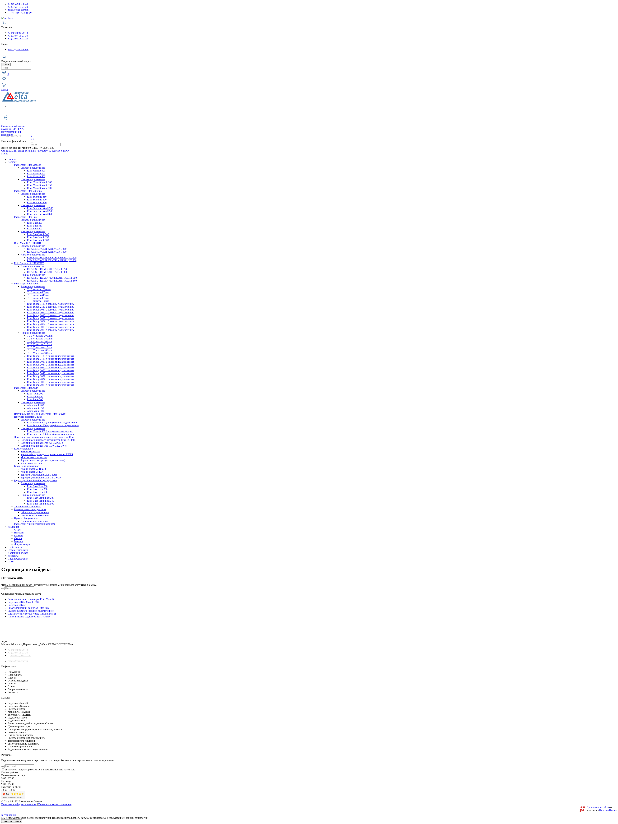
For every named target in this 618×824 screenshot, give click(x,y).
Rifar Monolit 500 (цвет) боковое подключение (52, 422)
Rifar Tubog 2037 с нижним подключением (50, 379)
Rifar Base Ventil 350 (38, 237)
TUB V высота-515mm (39, 344)
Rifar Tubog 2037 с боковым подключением (50, 318)
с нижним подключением (35, 515)
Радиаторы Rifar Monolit (27, 164)
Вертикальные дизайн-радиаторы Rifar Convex (40, 413)
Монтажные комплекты (34, 457)
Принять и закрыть (12, 821)
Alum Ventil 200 (35, 405)
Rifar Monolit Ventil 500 (39, 188)
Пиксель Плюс (607, 810)
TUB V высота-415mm (39, 347)
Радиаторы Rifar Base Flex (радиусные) (35, 480)
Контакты (13, 555)
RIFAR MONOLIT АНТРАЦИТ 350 (46, 248)
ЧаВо (11, 561)
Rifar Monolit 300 (36, 170)
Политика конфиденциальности (19, 804)
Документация (22, 544)
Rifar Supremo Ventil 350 (40, 208)
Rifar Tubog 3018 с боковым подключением (50, 327)
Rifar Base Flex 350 (37, 489)
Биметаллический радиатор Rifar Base (28, 607)
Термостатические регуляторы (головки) (43, 460)
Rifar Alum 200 (35, 393)
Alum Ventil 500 (35, 411)
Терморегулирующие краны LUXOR (41, 477)
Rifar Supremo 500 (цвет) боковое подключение (53, 425)
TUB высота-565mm (38, 292)
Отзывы (18, 535)
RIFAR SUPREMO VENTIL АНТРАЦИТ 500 (52, 280)
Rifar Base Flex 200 (37, 486)
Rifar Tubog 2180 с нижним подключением (50, 358)
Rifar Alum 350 (35, 396)
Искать (6, 64)
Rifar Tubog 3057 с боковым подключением (50, 309)
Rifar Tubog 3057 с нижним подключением (50, 361)
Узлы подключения (31, 463)
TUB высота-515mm (38, 295)
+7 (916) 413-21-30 (18, 6)
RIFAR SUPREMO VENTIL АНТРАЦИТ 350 (52, 277)
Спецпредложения (18, 558)
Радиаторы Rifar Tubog (26, 283)
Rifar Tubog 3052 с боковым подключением (50, 321)
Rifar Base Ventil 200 (38, 234)
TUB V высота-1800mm (40, 338)
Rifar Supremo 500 (37, 199)
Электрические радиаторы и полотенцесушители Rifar (44, 437)
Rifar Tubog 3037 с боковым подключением (50, 315)
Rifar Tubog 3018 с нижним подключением (50, 382)
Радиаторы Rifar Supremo (28, 191)
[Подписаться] (2, 766)
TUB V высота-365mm (39, 350)
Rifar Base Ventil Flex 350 (40, 500)
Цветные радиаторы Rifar (28, 416)
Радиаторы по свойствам (34, 521)
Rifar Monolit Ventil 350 (39, 185)
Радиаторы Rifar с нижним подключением (31, 610)
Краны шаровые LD (32, 471)
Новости (19, 532)
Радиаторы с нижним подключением (34, 524)
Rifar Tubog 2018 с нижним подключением (50, 385)
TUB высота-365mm (38, 298)
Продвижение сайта (598, 807)
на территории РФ (12, 129)
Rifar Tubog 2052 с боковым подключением (50, 324)
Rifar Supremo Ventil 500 (40, 211)
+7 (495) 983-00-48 (18, 4)
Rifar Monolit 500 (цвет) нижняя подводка (50, 431)
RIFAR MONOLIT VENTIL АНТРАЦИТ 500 (51, 260)
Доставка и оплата (18, 552)
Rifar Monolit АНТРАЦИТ (28, 243)
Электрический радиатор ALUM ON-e (42, 442)
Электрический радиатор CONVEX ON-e (43, 445)
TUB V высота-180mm (39, 353)
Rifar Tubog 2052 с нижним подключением (50, 370)
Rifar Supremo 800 (37, 202)
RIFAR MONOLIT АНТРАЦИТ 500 (46, 251)
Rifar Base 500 (34, 228)
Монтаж (18, 541)
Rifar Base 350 (34, 225)
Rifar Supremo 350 (37, 196)
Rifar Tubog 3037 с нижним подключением (50, 376)
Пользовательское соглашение (54, 804)
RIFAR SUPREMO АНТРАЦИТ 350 (47, 269)
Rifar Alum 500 (35, 399)
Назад (4, 89)
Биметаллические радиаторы (30, 509)
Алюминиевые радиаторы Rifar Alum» (29, 616)
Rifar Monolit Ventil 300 (39, 182)
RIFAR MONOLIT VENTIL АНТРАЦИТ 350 (51, 257)
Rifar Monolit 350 (36, 173)
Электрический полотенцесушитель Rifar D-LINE (48, 440)
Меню (4, 153)
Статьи (18, 538)
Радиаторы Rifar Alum (26, 387)
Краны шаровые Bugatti (34, 469)
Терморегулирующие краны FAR (39, 474)
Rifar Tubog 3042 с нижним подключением (50, 373)
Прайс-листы (15, 547)
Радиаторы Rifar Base (25, 217)
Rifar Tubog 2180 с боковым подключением (50, 306)
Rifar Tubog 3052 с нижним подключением (50, 367)
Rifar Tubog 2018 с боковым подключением (50, 330)
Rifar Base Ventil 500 (38, 240)
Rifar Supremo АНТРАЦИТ (29, 263)
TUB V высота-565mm (39, 341)
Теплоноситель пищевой (27, 506)
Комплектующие (23, 448)
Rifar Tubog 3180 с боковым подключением (50, 303)
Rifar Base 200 (34, 222)
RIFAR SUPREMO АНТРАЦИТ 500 (47, 272)
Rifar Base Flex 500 (37, 492)
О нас (17, 529)
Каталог (12, 162)
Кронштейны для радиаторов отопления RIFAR (47, 454)
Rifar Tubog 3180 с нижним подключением (50, 356)
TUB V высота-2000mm (40, 335)
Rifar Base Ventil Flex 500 (40, 503)
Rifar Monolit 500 (36, 176)
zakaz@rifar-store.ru (18, 9)
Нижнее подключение (33, 179)
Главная (12, 159)
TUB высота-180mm (38, 301)
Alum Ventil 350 (35, 408)
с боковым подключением (35, 512)
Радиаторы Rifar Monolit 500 (23, 602)
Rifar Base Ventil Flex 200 (40, 497)
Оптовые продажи (18, 550)
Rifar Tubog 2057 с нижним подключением (50, 364)
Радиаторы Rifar (16, 605)
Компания (13, 526)
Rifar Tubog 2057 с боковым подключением (50, 312)
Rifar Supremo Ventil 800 (40, 214)
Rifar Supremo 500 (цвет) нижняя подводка (50, 434)
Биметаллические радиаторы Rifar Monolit (31, 599)
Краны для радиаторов (26, 466)
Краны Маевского (30, 451)
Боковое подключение (33, 167)
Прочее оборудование (26, 518)
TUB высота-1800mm (39, 289)
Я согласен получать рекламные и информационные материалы (40, 769)
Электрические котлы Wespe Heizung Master (32, 613)
